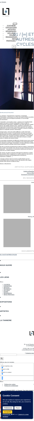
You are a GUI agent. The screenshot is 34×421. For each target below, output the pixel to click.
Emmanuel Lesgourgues (27, 174)
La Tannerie (3, 2)
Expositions (11, 27)
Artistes (12, 29)
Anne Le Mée (30, 173)
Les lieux (11, 33)
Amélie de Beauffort (29, 171)
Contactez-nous (30, 353)
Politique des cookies (10, 384)
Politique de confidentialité (11, 385)
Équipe (12, 35)
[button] (17, 282)
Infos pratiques (11, 40)
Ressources (11, 37)
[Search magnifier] (1, 358)
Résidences (11, 31)
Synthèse (11, 25)
